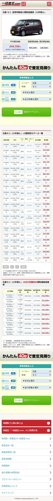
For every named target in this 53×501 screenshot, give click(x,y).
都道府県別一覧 (9, 452)
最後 (23, 267)
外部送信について (10, 486)
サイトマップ (8, 493)
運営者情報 (7, 459)
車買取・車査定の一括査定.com (16, 438)
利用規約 (6, 465)
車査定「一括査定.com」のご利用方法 (20, 430)
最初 (5, 267)
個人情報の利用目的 (11, 472)
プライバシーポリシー (11, 479)
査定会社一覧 (8, 445)
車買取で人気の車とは (13, 423)
